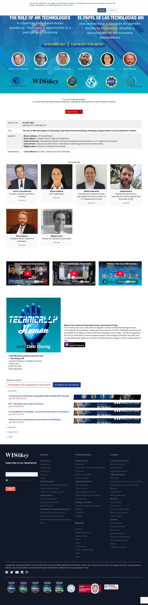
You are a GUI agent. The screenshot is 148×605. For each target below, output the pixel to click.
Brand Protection (47, 481)
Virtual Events (81, 546)
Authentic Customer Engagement (53, 485)
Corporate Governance (119, 461)
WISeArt (78, 509)
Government (45, 467)
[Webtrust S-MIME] (47, 587)
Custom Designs (82, 478)
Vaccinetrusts (80, 499)
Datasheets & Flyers (83, 532)
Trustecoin (79, 512)
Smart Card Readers (83, 474)
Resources (79, 523)
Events (78, 543)
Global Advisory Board (119, 471)
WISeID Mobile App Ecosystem (87, 495)
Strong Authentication (49, 502)
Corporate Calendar (118, 547)
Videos (78, 553)
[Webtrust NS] (59, 587)
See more (22, 200)
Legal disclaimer (78, 568)
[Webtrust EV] (35, 587)
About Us (114, 499)
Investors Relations (118, 526)
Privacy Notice (116, 492)
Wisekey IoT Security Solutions (52, 512)
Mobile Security (46, 506)
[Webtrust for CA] (11, 587)
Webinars (79, 529)
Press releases (116, 523)
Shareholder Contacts (119, 540)
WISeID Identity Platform (85, 492)
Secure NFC (80, 464)
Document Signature (48, 499)
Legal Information (117, 474)
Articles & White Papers (84, 550)
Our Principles (116, 502)
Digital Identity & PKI (83, 481)
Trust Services (81, 488)
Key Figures (115, 530)
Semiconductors (81, 461)
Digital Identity (46, 495)
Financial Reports (117, 533)
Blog (77, 557)
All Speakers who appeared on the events (29, 384)
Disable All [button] (112, 10)
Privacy (86, 568)
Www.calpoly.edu (15, 369)
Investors (114, 519)
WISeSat (78, 516)
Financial (43, 474)
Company (114, 455)
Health (43, 478)
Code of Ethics (116, 516)
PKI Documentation (118, 495)
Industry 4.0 (45, 471)
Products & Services (83, 455)
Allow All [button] (101, 10)
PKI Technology (81, 485)
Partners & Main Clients (119, 509)
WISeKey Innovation (83, 502)
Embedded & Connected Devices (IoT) (55, 509)
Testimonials (115, 506)
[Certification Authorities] (71, 587)
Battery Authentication (49, 488)
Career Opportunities (119, 512)
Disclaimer (114, 478)
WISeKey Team (116, 467)
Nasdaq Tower (81, 536)
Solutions (44, 455)
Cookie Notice (67, 5)
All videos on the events (67, 384)
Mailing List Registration (120, 537)
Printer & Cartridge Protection (52, 492)
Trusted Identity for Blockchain (88, 506)
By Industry (45, 461)
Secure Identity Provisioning (51, 516)
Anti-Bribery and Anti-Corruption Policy (126, 481)
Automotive (45, 464)
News (77, 539)
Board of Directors (117, 464)
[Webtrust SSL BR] (23, 587)
